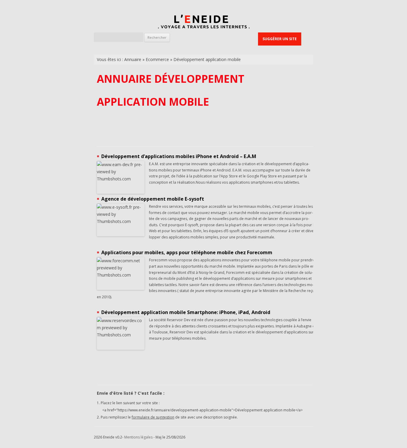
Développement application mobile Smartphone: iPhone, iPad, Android (185, 312)
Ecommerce (157, 59)
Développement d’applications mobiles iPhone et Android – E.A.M (178, 156)
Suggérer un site (279, 38)
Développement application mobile (207, 59)
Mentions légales (138, 437)
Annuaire (132, 59)
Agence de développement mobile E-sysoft (152, 199)
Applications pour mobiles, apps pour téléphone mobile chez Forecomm (186, 252)
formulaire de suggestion (153, 417)
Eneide (203, 22)
